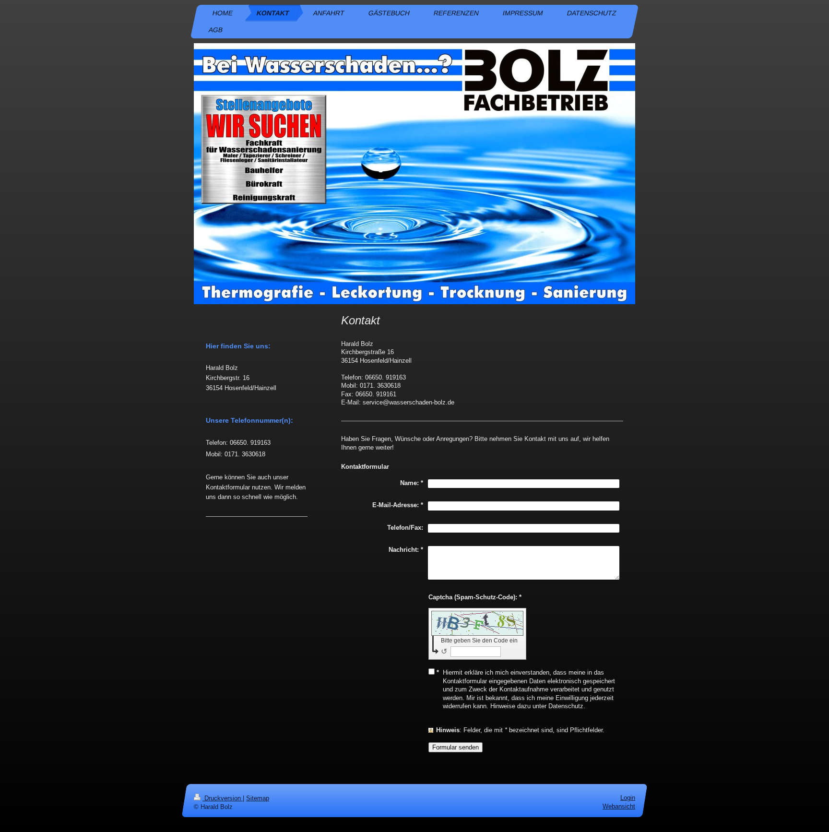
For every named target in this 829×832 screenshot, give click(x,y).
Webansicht (619, 806)
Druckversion (222, 798)
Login (627, 797)
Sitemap (257, 798)
